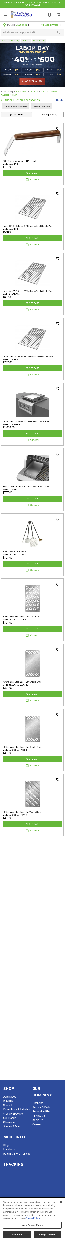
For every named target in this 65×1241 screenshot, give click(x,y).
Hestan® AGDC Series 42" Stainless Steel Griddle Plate (28, 356)
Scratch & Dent (11, 1126)
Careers (37, 1124)
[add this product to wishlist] (58, 128)
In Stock (8, 1100)
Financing (38, 1103)
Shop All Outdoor (49, 91)
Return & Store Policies (16, 1153)
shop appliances (32, 81)
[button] (6, 15)
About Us (37, 1120)
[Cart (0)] (59, 15)
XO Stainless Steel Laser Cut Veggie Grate (22, 812)
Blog (6, 1145)
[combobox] (48, 114)
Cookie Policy (33, 1218)
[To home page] (21, 14)
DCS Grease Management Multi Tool (19, 161)
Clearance (9, 1122)
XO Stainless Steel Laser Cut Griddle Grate (22, 682)
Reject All (17, 1235)
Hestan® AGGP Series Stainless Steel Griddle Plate (26, 421)
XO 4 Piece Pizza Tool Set (14, 552)
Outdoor (34, 91)
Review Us (38, 1116)
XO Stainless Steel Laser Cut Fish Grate (21, 617)
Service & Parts (41, 1107)
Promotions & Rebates (16, 1109)
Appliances (21, 91)
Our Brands (9, 1118)
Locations (9, 1149)
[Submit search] (58, 33)
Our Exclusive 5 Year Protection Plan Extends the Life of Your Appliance (32, 4)
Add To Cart (32, 173)
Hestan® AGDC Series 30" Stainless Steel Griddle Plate (28, 226)
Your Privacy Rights (32, 1225)
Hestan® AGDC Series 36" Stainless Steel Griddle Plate (28, 291)
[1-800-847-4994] (50, 15)
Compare (34, 179)
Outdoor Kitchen (9, 95)
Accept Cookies (47, 1235)
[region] (32, 1219)
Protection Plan (41, 1111)
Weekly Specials (13, 1113)
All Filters (18, 114)
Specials (8, 1105)
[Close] (61, 1202)
